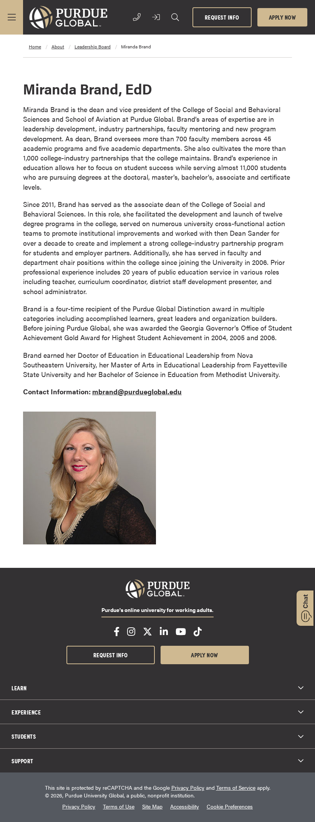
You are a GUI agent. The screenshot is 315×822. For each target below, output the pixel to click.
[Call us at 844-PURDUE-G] (136, 17)
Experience (26, 712)
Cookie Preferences (230, 806)
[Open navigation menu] (11, 17)
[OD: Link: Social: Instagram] (131, 631)
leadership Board (93, 46)
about (57, 46)
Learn (19, 687)
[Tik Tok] (198, 631)
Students (24, 736)
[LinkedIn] (164, 631)
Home (35, 46)
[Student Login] (156, 17)
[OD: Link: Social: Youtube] (181, 631)
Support (22, 760)
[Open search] (175, 17)
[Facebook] (116, 631)
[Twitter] (147, 631)
